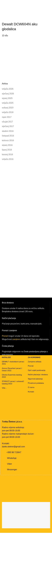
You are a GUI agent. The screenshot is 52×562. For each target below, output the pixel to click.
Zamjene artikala (34, 362)
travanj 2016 (7, 154)
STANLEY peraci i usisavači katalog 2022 (13, 382)
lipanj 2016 (7, 150)
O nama (31, 387)
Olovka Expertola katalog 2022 (12, 376)
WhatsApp (11, 458)
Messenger (12, 469)
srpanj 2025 (7, 98)
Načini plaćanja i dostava (38, 374)
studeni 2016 (8, 131)
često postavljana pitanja (35, 351)
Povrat (5, 336)
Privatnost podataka (36, 383)
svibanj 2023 (7, 108)
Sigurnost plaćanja (35, 379)
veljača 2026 (7, 89)
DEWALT (10, 13)
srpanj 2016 (7, 145)
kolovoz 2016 (8, 140)
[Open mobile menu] (3, 13)
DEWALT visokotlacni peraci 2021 (13, 363)
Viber (9, 464)
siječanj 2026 (8, 94)
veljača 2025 (7, 103)
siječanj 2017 (8, 126)
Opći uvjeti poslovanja (36, 370)
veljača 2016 (7, 159)
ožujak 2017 (7, 122)
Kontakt (31, 392)
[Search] (49, 13)
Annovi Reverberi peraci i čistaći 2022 (12, 369)
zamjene (16, 339)
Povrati (30, 366)
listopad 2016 (8, 136)
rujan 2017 (6, 117)
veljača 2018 (7, 112)
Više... (4, 388)
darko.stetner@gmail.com (13, 447)
